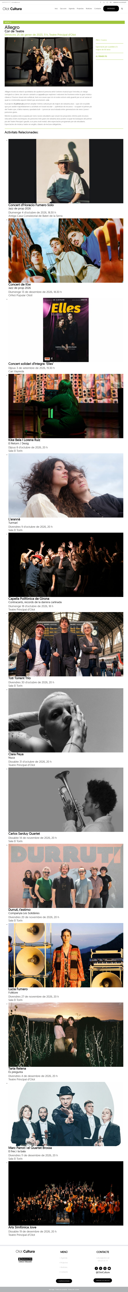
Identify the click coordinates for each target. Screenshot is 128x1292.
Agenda (64, 1258)
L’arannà (14, 519)
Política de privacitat (61, 1289)
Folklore (13, 992)
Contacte (64, 1272)
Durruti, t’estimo (19, 909)
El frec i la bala (17, 1151)
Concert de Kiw (19, 284)
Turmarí (13, 522)
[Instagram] (105, 1268)
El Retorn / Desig (18, 443)
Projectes (64, 1262)
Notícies (64, 1267)
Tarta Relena (17, 1068)
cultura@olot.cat (102, 1258)
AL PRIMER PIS (101, 56)
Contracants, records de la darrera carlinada (35, 602)
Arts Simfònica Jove (22, 1227)
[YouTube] (109, 1268)
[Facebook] (96, 1268)
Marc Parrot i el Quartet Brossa (30, 1148)
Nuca (11, 757)
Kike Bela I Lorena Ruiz (24, 440)
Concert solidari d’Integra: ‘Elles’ (31, 364)
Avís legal (51, 1289)
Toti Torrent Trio (19, 678)
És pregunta (15, 1072)
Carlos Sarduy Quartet (24, 833)
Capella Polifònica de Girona (28, 598)
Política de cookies (73, 1289)
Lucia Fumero (18, 989)
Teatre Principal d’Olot (62, 34)
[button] (122, 8)
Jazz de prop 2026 (19, 208)
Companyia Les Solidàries (24, 913)
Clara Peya (16, 754)
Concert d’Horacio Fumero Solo (31, 205)
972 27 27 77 (103, 1261)
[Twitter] (100, 1268)
